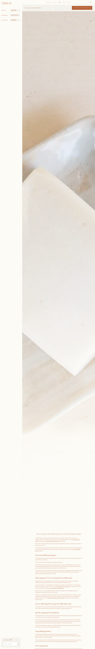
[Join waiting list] (18, 644)
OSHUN (7, 3)
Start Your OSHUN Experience (81, 8)
